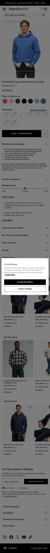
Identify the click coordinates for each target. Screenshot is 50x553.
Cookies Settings (25, 289)
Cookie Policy (10, 275)
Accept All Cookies (25, 282)
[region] (25, 276)
